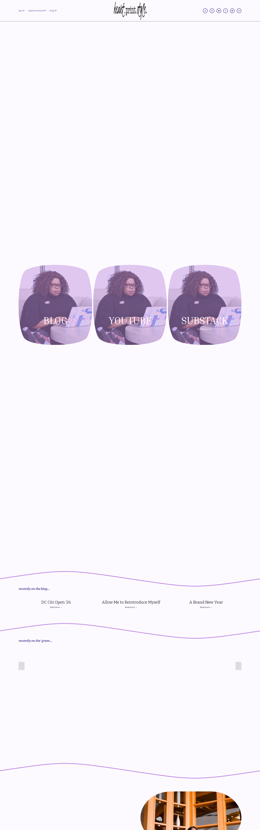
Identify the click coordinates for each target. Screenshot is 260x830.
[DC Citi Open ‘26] (56, 597)
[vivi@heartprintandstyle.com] (239, 10)
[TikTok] (205, 10)
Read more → (56, 607)
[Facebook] (225, 10)
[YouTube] (218, 10)
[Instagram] (212, 10)
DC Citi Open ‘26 (56, 602)
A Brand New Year (206, 602)
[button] (237, 592)
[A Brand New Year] (206, 597)
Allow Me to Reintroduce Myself (131, 602)
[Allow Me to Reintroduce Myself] (131, 597)
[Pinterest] (232, 10)
